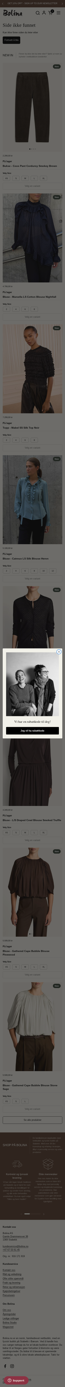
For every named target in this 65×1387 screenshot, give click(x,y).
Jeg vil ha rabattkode (32, 731)
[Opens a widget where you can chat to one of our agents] (16, 1380)
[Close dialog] (59, 652)
